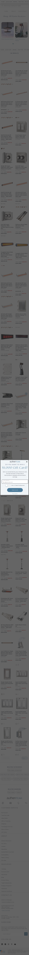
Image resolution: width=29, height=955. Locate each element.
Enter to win (15, 490)
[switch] (7, 485)
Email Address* (6, 480)
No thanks (14, 493)
